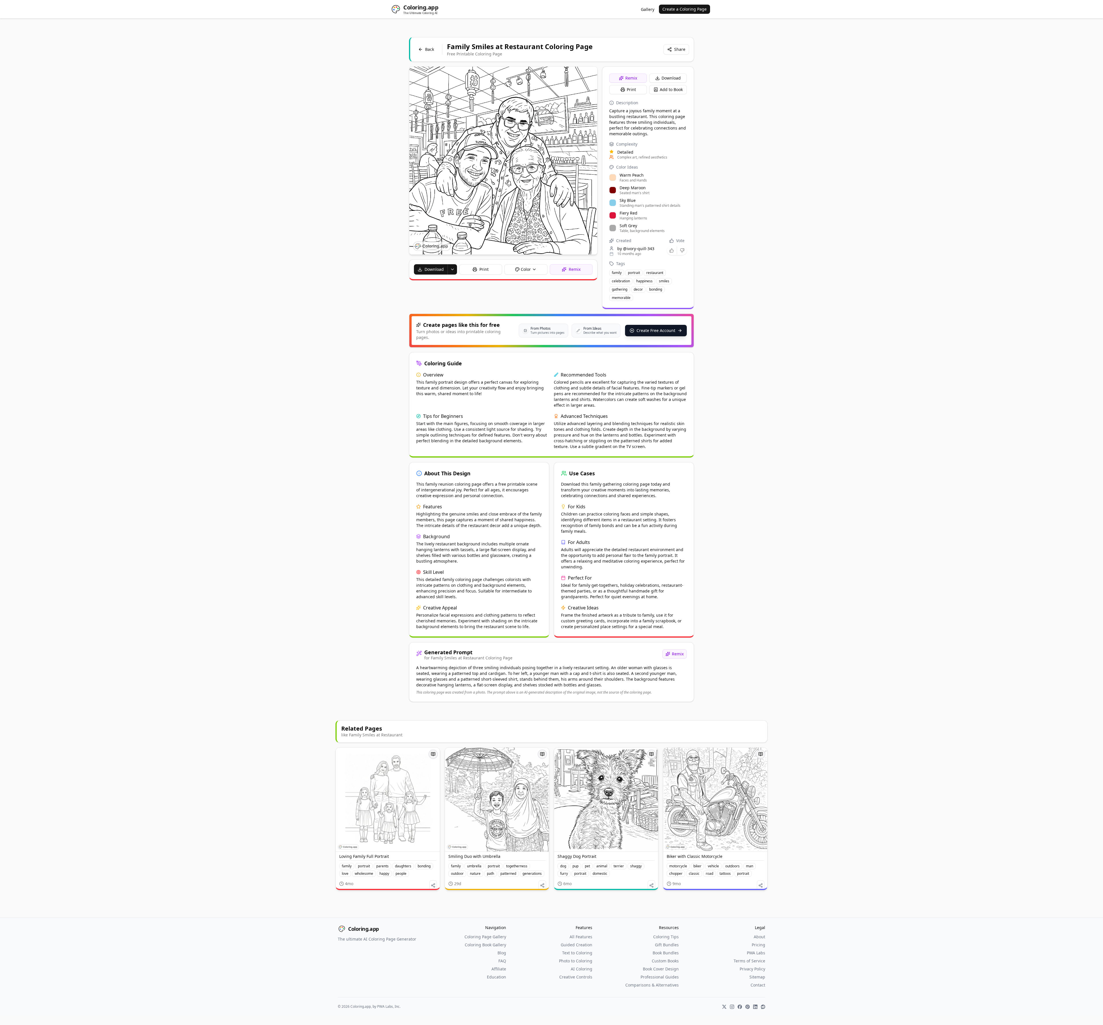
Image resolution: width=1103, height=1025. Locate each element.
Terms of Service (749, 961)
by (635, 248)
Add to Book (671, 89)
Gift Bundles (667, 944)
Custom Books (665, 961)
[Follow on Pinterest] (747, 1007)
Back (429, 49)
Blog (501, 952)
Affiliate (498, 969)
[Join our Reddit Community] (763, 1007)
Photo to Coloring (575, 961)
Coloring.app (363, 928)
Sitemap (757, 977)
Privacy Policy (752, 969)
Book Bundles (666, 952)
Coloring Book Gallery (485, 944)
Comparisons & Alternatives (652, 985)
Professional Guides (660, 977)
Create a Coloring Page (684, 9)
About (759, 936)
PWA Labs (756, 952)
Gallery (647, 9)
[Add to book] (433, 754)
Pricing (758, 944)
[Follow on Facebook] (740, 1007)
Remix (631, 78)
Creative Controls (575, 977)
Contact (758, 985)
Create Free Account (656, 330)
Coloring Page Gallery (485, 936)
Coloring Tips (666, 936)
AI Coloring (581, 969)
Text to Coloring (577, 952)
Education (496, 977)
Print (631, 89)
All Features (581, 936)
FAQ (502, 961)
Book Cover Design (661, 969)
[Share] (433, 885)
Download (671, 78)
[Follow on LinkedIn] (755, 1007)
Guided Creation (576, 944)
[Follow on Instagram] (732, 1007)
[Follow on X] (724, 1007)
